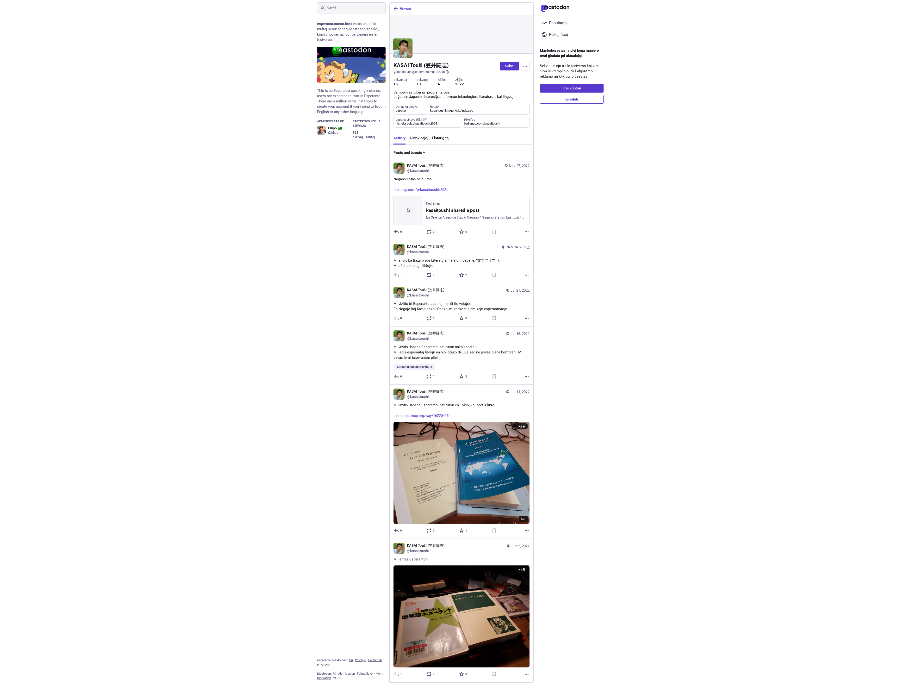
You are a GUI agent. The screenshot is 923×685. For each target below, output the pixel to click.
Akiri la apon (346, 673)
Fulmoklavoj (365, 673)
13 (419, 84)
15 (395, 84)
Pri (351, 660)
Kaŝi (521, 426)
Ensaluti (571, 99)
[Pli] (527, 232)
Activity (399, 138)
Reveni (405, 8)
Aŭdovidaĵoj (418, 138)
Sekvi (509, 66)
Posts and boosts (407, 153)
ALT (523, 519)
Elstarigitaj (440, 138)
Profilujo (360, 660)
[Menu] (525, 66)
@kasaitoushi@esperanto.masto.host (419, 72)
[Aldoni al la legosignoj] (494, 232)
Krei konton (571, 88)
